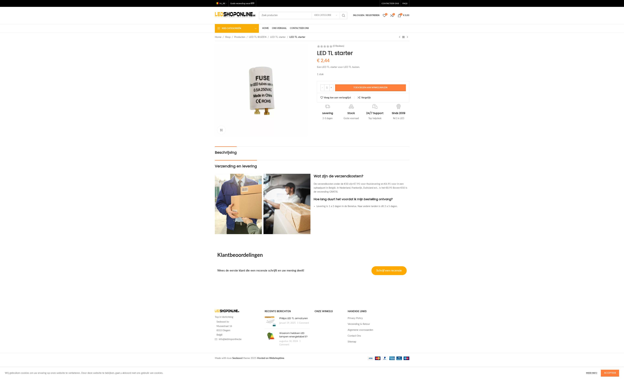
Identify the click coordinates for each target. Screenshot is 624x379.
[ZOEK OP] (343, 15)
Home (218, 37)
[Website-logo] (235, 15)
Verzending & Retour (359, 324)
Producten (239, 37)
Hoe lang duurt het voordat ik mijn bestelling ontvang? (353, 199)
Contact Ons (354, 336)
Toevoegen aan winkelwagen (370, 88)
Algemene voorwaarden (360, 330)
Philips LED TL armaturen (293, 318)
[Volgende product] (407, 37)
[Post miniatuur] (271, 321)
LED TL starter (278, 37)
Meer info (592, 373)
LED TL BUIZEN (257, 37)
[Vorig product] (399, 37)
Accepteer (610, 373)
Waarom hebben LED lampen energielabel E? (293, 334)
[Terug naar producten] (403, 37)
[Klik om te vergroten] (221, 130)
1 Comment (303, 323)
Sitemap (352, 341)
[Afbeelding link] (227, 311)
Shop (228, 37)
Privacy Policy (355, 318)
